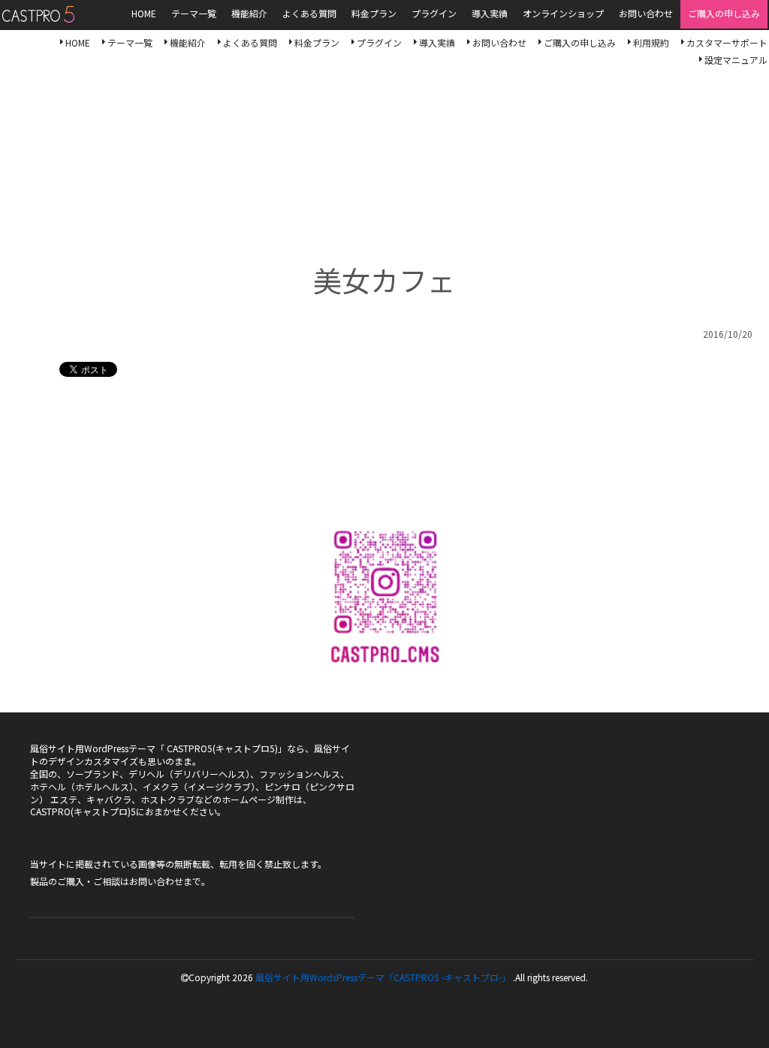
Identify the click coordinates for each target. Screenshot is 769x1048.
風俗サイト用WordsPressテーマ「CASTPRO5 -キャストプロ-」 (383, 977)
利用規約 (651, 42)
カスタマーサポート (726, 42)
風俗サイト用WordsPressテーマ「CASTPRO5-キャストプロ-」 (38, 14)
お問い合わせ (499, 42)
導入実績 (437, 42)
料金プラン (316, 42)
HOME (77, 42)
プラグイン (379, 42)
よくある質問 (250, 42)
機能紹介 (188, 42)
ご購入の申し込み (580, 42)
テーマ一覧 (129, 42)
